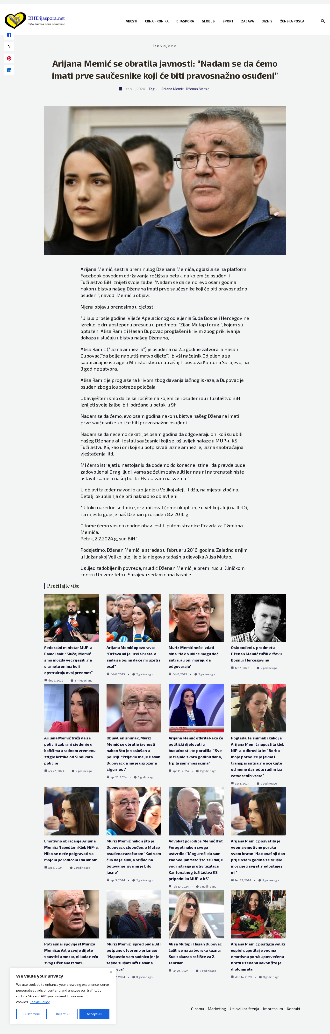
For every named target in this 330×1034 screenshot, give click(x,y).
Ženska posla (292, 21)
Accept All (94, 1014)
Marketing (217, 1008)
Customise (31, 1014)
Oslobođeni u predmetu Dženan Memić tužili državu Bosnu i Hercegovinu (256, 653)
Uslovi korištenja (244, 1008)
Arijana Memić (172, 89)
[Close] (111, 972)
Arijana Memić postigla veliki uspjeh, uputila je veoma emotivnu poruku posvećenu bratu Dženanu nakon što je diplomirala (258, 956)
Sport (227, 21)
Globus (208, 21)
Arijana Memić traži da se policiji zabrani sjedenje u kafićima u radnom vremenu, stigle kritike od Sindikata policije (70, 750)
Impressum (273, 1008)
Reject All (63, 1014)
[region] (63, 996)
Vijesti (131, 21)
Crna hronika (157, 21)
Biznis (267, 21)
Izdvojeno (165, 45)
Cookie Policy (40, 1002)
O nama (197, 1008)
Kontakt (293, 1008)
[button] (323, 21)
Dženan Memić (197, 89)
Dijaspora (185, 21)
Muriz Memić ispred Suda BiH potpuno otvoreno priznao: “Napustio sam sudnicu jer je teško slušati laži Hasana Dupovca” (134, 956)
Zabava (247, 21)
